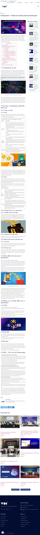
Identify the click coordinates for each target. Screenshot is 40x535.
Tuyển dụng (19, 2)
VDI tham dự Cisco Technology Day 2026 (8, 461)
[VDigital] (5, 6)
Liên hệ (26, 2)
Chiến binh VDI (3, 516)
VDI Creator (8, 399)
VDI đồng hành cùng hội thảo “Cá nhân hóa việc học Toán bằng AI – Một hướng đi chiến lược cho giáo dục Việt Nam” (33, 36)
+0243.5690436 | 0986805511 (28, 505)
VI (32, 2)
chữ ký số (15, 218)
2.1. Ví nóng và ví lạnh (6, 47)
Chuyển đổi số (23, 518)
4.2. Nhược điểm (5, 62)
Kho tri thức (2, 13)
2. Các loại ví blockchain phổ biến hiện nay (8, 46)
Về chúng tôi (3, 518)
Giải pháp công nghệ (24, 524)
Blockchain (15, 215)
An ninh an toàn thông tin (25, 522)
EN (31, 2)
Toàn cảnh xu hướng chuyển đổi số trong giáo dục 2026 (33, 61)
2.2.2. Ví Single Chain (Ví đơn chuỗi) (9, 53)
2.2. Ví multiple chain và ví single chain (9, 51)
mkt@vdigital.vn (13, 1)
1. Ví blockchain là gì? (5, 45)
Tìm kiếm (37, 2)
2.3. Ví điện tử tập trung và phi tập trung (9, 55)
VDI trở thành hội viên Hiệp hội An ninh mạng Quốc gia (34, 52)
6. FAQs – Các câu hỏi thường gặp (7, 64)
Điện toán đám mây (24, 520)
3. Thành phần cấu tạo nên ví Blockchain (8, 58)
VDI (8, 506)
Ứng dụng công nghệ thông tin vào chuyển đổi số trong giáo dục (34, 87)
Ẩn (10, 43)
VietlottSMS (23, 526)
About (2, 397)
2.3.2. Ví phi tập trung (7, 57)
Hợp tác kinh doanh (10, 2)
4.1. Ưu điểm (5, 61)
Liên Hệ (2, 526)
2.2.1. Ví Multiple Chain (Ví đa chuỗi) (9, 52)
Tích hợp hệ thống (24, 516)
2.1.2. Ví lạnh (6, 50)
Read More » (2, 435)
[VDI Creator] (3, 401)
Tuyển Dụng (3, 524)
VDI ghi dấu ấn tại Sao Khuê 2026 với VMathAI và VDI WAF (33, 26)
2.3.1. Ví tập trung (6, 56)
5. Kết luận (3, 63)
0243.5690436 (4, 1)
